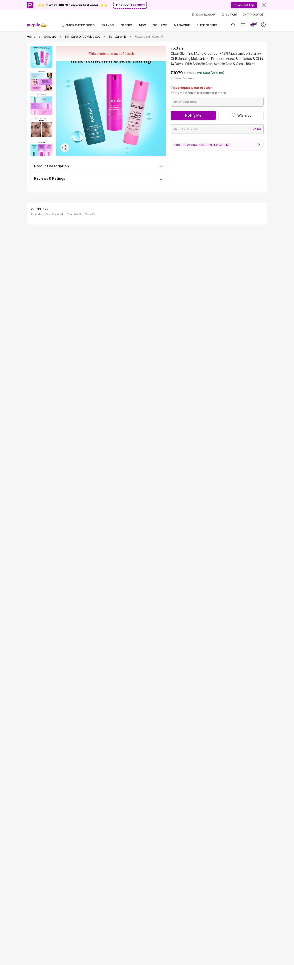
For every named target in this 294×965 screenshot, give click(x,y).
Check (256, 129)
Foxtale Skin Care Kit (81, 214)
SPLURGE (160, 25)
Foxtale (36, 214)
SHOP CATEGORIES (80, 25)
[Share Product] (64, 147)
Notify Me (193, 115)
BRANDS (107, 25)
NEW (142, 25)
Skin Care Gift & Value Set (82, 36)
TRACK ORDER (256, 14)
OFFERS (126, 25)
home (31, 36)
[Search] (233, 25)
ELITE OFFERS (207, 25)
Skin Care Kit (117, 36)
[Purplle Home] (33, 25)
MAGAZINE (182, 25)
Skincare (50, 36)
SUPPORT (231, 14)
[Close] (264, 5)
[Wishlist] (243, 25)
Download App (244, 5)
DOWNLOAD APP (206, 14)
